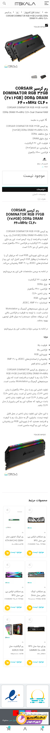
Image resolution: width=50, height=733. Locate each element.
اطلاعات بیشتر (29, 553)
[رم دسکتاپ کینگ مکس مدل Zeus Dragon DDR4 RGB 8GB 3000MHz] (36, 575)
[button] (46, 25)
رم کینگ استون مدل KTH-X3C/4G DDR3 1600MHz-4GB (14, 540)
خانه (46, 12)
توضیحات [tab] (40, 189)
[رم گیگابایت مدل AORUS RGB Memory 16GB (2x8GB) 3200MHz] (13, 629)
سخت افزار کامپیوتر (32, 12)
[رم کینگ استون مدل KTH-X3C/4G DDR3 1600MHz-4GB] (13, 520)
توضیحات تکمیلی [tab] (39, 194)
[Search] (4, 3)
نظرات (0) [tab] (42, 199)
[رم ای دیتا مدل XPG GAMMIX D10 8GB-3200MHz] (36, 629)
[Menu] (46, 3)
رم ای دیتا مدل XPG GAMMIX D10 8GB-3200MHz (37, 650)
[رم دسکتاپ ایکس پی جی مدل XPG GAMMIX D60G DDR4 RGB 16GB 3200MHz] (13, 575)
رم (17, 12)
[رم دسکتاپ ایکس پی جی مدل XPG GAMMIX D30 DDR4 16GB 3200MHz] (36, 520)
